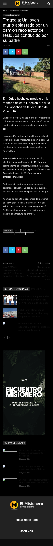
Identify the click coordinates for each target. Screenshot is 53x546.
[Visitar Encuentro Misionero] (26, 392)
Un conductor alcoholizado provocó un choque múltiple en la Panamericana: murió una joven (38, 273)
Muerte (34, 230)
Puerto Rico (8, 234)
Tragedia (30, 234)
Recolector (20, 234)
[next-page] (9, 337)
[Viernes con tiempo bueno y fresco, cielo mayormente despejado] (10, 453)
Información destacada (19, 10)
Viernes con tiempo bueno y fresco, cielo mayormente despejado (32, 453)
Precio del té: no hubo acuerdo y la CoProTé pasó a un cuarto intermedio (34, 326)
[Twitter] (12, 52)
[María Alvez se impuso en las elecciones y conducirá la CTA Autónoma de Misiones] (10, 300)
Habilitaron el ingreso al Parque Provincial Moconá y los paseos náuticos (33, 313)
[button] (4, 4)
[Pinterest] (18, 52)
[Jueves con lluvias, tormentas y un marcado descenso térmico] (10, 483)
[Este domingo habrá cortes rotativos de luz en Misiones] (10, 469)
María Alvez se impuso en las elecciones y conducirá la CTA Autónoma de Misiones (33, 299)
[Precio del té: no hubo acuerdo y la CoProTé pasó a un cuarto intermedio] (10, 327)
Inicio (5, 10)
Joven (17, 230)
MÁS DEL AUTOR (38, 289)
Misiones (25, 230)
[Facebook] (5, 52)
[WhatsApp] (25, 52)
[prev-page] (4, 337)
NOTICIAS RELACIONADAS (16, 289)
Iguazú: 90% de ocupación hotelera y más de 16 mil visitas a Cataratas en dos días (13, 271)
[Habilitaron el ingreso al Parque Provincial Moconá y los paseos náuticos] (10, 313)
